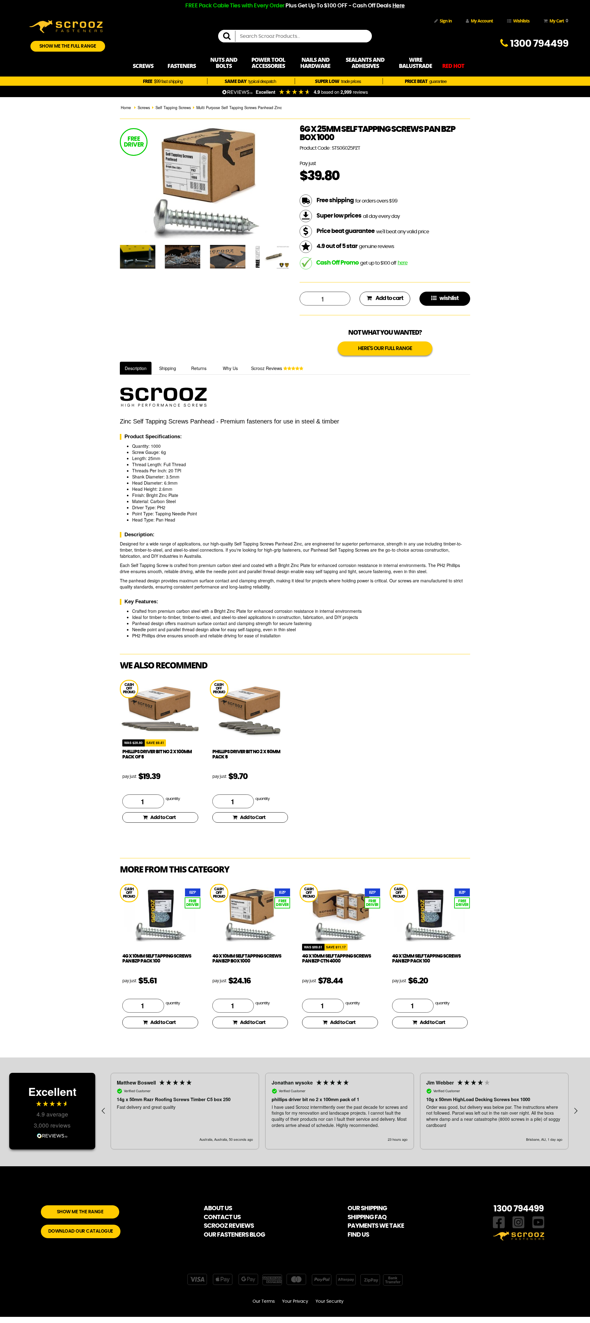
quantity (173, 799)
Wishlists (521, 21)
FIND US (358, 1235)
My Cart (557, 21)
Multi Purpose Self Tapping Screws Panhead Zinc (239, 107)
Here (398, 6)
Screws (144, 107)
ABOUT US (218, 1208)
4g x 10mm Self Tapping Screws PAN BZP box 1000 (246, 959)
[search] (229, 36)
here (402, 262)
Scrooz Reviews (267, 368)
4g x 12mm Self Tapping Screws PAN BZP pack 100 (426, 959)
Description (136, 368)
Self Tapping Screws (173, 107)
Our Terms (264, 1301)
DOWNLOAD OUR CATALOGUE (80, 1231)
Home (126, 107)
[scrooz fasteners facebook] (499, 1222)
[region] (339, 1111)
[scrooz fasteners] (66, 26)
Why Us (230, 368)
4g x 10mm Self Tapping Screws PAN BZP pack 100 (156, 959)
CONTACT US (222, 1217)
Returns (198, 368)
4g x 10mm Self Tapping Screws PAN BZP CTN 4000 (336, 959)
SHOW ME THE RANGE (80, 1212)
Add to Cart (163, 817)
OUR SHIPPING (367, 1208)
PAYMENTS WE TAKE (376, 1226)
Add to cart (389, 298)
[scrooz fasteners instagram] (518, 1222)
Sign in (446, 21)
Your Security (330, 1301)
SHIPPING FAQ (367, 1217)
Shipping (167, 368)
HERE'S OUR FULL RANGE (385, 348)
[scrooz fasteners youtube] (538, 1222)
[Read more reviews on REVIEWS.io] (52, 1135)
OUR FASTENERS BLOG (234, 1235)
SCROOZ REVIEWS (229, 1226)
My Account (482, 21)
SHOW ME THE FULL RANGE (67, 46)
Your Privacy (295, 1301)
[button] (103, 1111)
